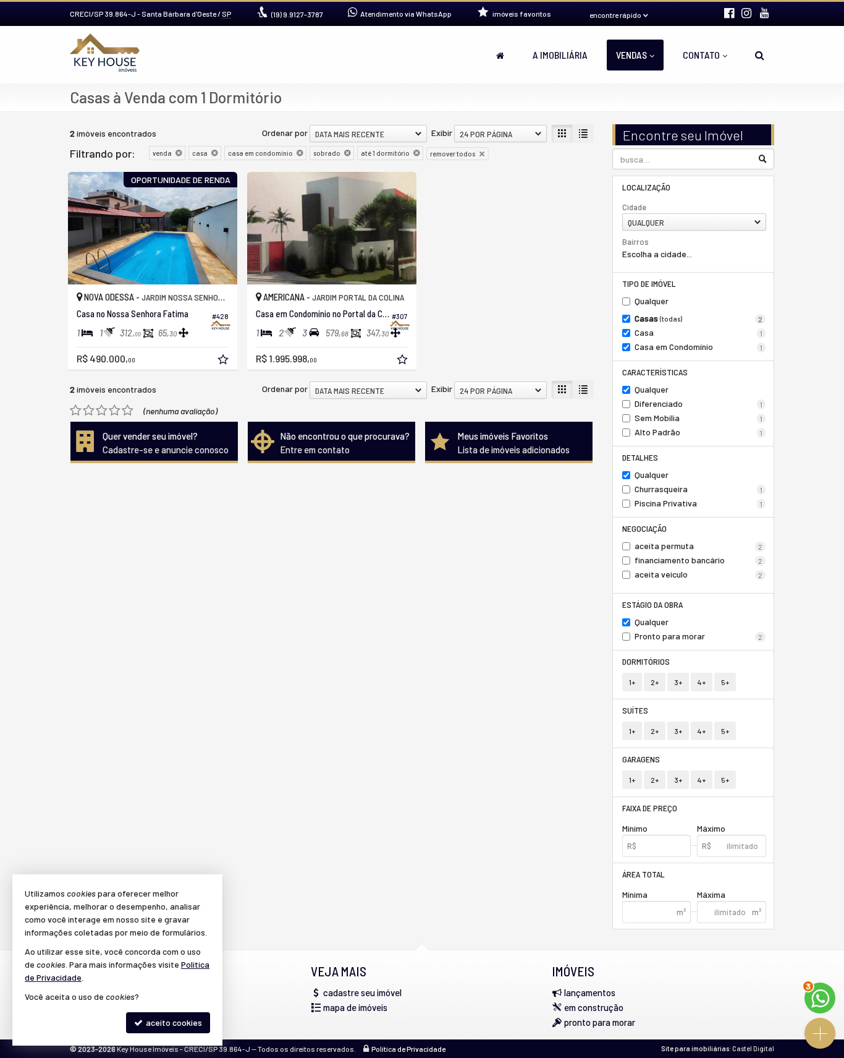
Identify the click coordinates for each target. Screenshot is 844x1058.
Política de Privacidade (408, 1048)
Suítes (635, 710)
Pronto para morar (699, 636)
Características (655, 372)
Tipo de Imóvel (649, 283)
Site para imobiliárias (695, 1048)
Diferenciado (699, 403)
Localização (646, 187)
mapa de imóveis (355, 1007)
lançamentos (589, 992)
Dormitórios (646, 661)
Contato (701, 55)
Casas (699, 318)
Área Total (643, 874)
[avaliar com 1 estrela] (76, 410)
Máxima (711, 894)
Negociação (644, 528)
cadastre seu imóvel (362, 992)
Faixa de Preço (649, 808)
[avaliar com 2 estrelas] (89, 410)
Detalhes (640, 457)
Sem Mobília (699, 417)
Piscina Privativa (699, 503)
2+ (655, 682)
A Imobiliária (560, 55)
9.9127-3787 (297, 14)
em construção (593, 1007)
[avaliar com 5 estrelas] (127, 410)
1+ (632, 682)
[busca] (760, 55)
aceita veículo (699, 574)
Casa (699, 332)
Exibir (441, 132)
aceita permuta (699, 545)
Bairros (635, 242)
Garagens (641, 759)
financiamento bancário (699, 560)
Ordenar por (285, 132)
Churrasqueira (699, 489)
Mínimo (635, 828)
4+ (702, 682)
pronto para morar (599, 1022)
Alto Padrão (699, 432)
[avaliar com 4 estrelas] (114, 410)
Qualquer (652, 301)
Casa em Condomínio (699, 346)
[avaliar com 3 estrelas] (102, 410)
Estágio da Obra (652, 604)
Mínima (635, 894)
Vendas (631, 55)
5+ (725, 682)
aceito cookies (173, 1022)
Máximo (711, 828)
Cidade (634, 207)
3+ (678, 682)
